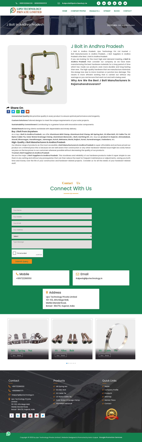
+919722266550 (26, 3)
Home (111, 25)
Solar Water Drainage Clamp (68, 400)
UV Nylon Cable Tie (64, 396)
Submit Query (21, 261)
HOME (64, 11)
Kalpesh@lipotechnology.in (74, 3)
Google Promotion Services (110, 437)
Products (108, 393)
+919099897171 (40, 3)
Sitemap (108, 396)
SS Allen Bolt (61, 390)
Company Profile (78, 11)
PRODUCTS (94, 11)
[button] (66, 363)
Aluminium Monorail (64, 403)
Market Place (110, 400)
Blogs (117, 11)
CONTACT (127, 11)
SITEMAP (107, 11)
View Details (17, 355)
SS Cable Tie (61, 393)
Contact (108, 403)
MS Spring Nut (61, 386)
